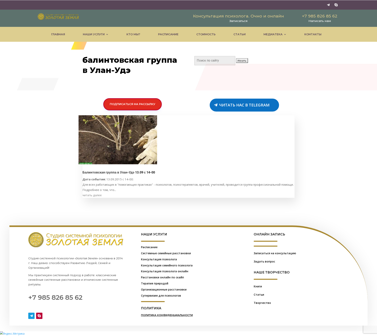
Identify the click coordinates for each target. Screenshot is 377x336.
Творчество (262, 303)
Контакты (312, 34)
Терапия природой (154, 283)
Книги (258, 286)
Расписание (168, 34)
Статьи (239, 34)
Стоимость (206, 34)
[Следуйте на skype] (336, 5)
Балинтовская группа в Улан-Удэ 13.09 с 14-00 (118, 172)
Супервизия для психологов (161, 295)
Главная (58, 34)
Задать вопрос (264, 261)
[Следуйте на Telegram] (328, 5)
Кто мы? (133, 34)
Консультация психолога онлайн (164, 271)
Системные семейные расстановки (166, 253)
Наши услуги (94, 34)
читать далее (92, 195)
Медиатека (273, 34)
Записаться (238, 21)
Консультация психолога (159, 259)
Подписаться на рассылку (132, 104)
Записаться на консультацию (275, 253)
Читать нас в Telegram (244, 105)
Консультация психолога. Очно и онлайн (238, 16)
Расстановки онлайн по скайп (162, 277)
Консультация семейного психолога (167, 265)
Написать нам (319, 21)
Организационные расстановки (164, 289)
